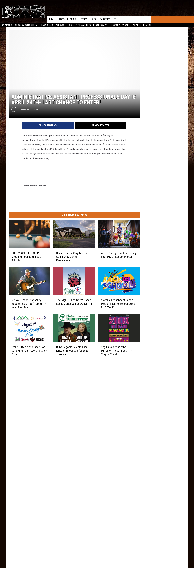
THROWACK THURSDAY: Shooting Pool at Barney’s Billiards (26, 256)
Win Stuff (105, 19)
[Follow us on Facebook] (133, 19)
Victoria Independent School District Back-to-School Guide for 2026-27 (118, 303)
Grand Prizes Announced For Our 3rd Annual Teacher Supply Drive (29, 350)
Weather (137, 25)
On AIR (73, 19)
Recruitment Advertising (80, 25)
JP (18, 109)
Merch (149, 25)
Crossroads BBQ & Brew (26, 25)
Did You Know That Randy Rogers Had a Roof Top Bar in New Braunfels (28, 303)
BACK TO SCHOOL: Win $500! (52, 25)
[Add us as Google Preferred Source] (126, 19)
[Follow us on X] (147, 19)
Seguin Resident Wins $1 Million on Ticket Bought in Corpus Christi (116, 350)
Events (83, 19)
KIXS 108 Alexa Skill (120, 25)
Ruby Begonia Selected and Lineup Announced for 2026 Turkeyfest (72, 350)
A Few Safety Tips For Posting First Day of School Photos (119, 254)
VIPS (94, 19)
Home (51, 19)
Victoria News (40, 186)
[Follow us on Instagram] (140, 19)
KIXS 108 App (101, 25)
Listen (62, 19)
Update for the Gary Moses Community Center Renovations (71, 256)
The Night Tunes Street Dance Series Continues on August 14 (74, 301)
